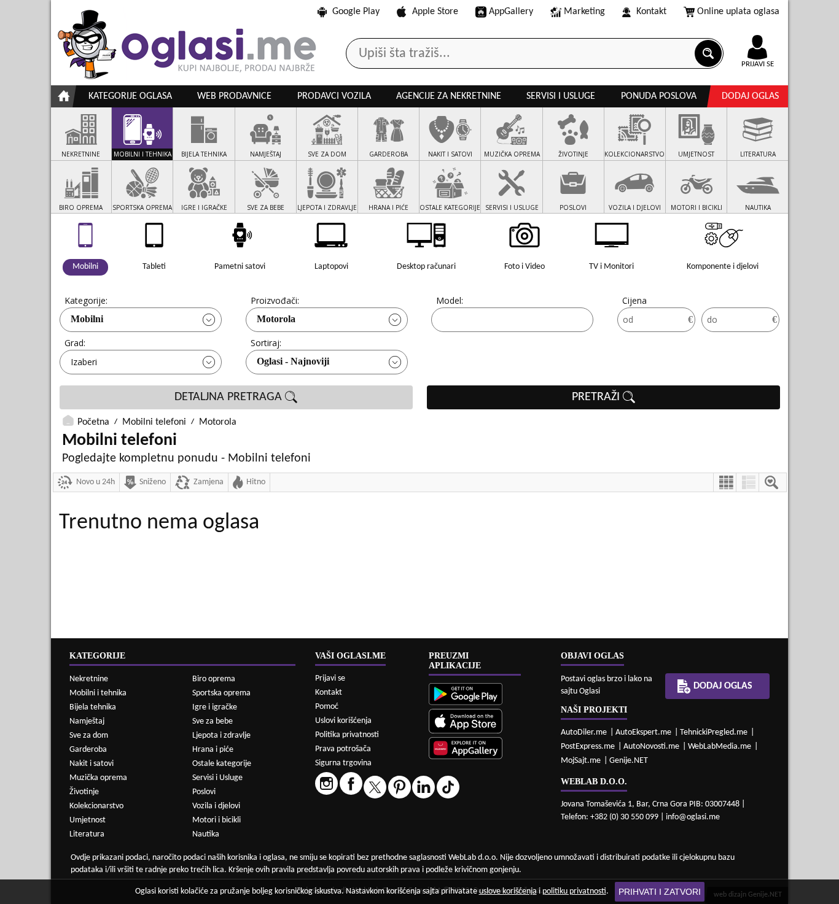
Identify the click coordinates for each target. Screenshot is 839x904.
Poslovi (204, 792)
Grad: (74, 343)
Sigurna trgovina (343, 763)
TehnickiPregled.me (713, 732)
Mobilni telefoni (154, 422)
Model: (449, 300)
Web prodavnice (234, 96)
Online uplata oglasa (738, 12)
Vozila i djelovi (216, 806)
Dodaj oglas (750, 96)
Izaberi (84, 362)
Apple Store (435, 12)
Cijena (634, 300)
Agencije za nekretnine (448, 96)
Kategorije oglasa (130, 96)
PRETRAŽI (597, 397)
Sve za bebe (212, 721)
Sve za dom (88, 735)
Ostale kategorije (221, 763)
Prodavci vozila (334, 96)
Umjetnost (87, 820)
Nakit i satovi (91, 763)
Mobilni (87, 319)
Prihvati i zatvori (660, 892)
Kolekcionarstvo (96, 806)
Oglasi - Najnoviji (293, 361)
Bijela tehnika (92, 707)
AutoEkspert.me (643, 732)
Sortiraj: (266, 343)
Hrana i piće (212, 749)
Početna (93, 422)
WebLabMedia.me (719, 746)
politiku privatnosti (574, 891)
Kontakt (651, 12)
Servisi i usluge (560, 96)
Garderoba (88, 749)
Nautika (205, 834)
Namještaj (86, 721)
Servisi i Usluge (217, 777)
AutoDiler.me (584, 732)
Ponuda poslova (659, 96)
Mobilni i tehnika (98, 693)
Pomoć (326, 706)
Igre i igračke (214, 707)
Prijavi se (330, 678)
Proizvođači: (275, 300)
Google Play (356, 12)
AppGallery (511, 12)
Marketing (584, 12)
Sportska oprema (221, 693)
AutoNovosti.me (651, 746)
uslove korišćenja (508, 891)
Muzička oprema (98, 777)
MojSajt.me (581, 760)
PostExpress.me (588, 746)
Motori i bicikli (216, 820)
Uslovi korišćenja (343, 720)
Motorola (276, 319)
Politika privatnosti (347, 735)
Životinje (84, 792)
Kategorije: (85, 300)
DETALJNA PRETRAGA (229, 397)
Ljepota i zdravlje (221, 735)
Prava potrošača (343, 749)
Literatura (86, 834)
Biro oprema (213, 679)
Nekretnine (88, 679)
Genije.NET (628, 760)
